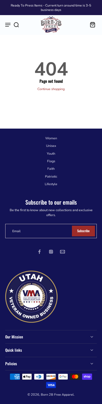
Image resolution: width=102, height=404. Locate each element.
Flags (51, 161)
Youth (51, 153)
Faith (51, 168)
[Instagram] (51, 251)
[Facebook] (39, 251)
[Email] (62, 251)
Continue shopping (51, 89)
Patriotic (51, 176)
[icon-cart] (91, 24)
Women (51, 138)
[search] (16, 24)
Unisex (51, 146)
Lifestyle (51, 184)
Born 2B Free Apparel (57, 394)
